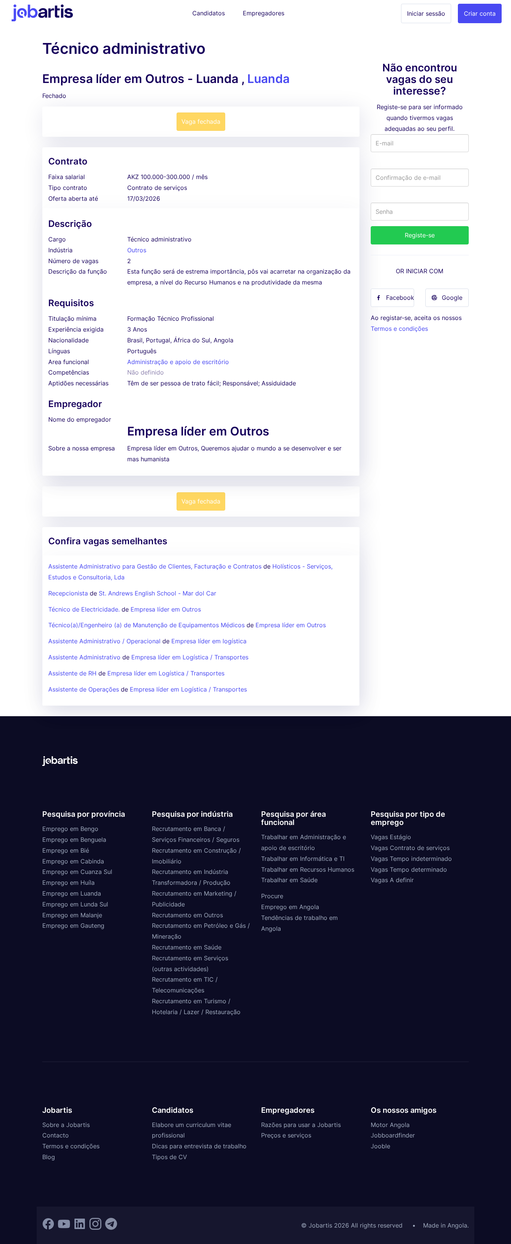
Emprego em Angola (290, 907)
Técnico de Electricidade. (84, 609)
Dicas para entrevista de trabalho (199, 1146)
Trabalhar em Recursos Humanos (307, 869)
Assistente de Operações (83, 689)
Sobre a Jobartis (66, 1124)
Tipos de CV (169, 1157)
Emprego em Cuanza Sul (77, 871)
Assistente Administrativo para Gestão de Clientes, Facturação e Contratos (155, 566)
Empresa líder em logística (209, 641)
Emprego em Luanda (71, 893)
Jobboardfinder (393, 1135)
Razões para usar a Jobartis (301, 1124)
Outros (136, 250)
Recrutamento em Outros (187, 915)
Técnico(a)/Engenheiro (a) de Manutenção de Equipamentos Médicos (146, 625)
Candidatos (208, 13)
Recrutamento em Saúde (186, 947)
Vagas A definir (392, 880)
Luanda (268, 78)
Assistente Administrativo (84, 657)
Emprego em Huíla (68, 882)
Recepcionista (68, 593)
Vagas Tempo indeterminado (411, 858)
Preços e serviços (286, 1135)
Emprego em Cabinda (73, 861)
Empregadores (263, 13)
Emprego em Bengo (70, 828)
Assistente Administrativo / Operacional (104, 641)
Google (452, 297)
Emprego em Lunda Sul (75, 904)
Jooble (380, 1146)
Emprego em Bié (65, 850)
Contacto (55, 1135)
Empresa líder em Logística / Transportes (189, 657)
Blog (48, 1157)
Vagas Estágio (391, 837)
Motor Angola (390, 1124)
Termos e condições (399, 328)
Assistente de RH (72, 673)
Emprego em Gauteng (73, 925)
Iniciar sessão (426, 13)
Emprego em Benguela (74, 839)
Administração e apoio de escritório (178, 362)
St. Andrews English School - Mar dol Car (157, 593)
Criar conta (480, 13)
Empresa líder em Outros (166, 609)
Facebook (400, 297)
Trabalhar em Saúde (289, 880)
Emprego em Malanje (72, 915)
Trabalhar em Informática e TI (303, 858)
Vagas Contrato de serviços (410, 848)
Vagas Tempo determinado (409, 869)
